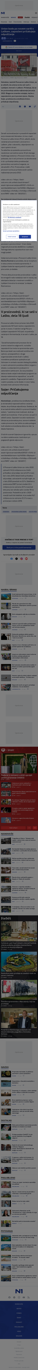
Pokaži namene (12, 236)
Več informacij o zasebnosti (14, 217)
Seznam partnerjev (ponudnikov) (11, 231)
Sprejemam (25, 236)
